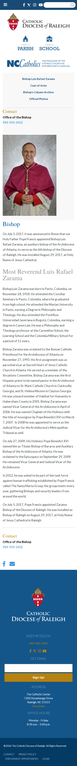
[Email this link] (12, 564)
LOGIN (45, 758)
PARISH (25, 49)
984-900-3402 (13, 122)
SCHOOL (49, 49)
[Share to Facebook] (4, 564)
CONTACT (9, 754)
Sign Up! (38, 677)
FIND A (25, 44)
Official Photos (38, 98)
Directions (38, 706)
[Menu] (7, 5)
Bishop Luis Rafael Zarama (38, 78)
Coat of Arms (38, 85)
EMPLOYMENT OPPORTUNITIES (21, 758)
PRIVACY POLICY (27, 754)
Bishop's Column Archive (38, 92)
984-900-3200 (38, 643)
